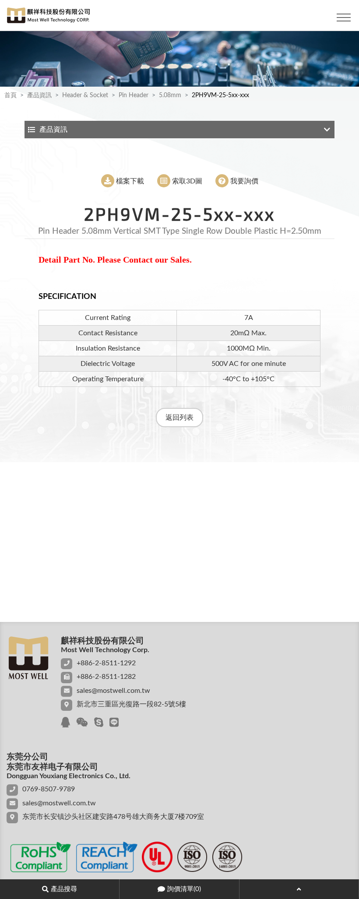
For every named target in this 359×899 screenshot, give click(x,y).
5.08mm (170, 95)
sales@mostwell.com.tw (113, 690)
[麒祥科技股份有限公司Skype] (98, 723)
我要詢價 (244, 181)
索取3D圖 (187, 181)
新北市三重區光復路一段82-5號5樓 (131, 704)
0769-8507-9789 (48, 789)
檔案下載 (130, 181)
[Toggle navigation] (344, 17)
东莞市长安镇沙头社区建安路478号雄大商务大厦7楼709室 (113, 816)
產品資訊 (39, 95)
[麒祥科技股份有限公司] (46, 17)
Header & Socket (85, 95)
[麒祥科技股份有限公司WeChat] (82, 723)
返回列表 (179, 417)
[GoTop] (299, 889)
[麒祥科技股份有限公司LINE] (114, 723)
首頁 (10, 95)
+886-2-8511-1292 (106, 663)
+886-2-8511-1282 (106, 676)
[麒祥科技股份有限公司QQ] (65, 723)
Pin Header (133, 95)
